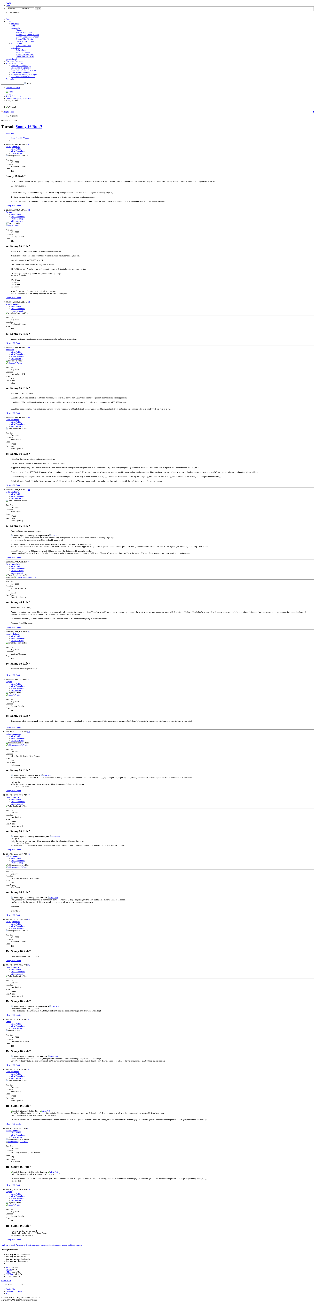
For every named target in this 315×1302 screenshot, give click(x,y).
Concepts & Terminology (21, 66)
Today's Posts (21, 50)
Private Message (17, 153)
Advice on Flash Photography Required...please (20, 1245)
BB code (9, 1267)
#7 (29, 562)
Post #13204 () (12, 116)
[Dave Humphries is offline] (25, 577)
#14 (28, 965)
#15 (28, 1019)
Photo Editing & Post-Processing (23, 70)
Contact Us (10, 1289)
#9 (28, 679)
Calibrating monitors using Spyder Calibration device (61, 1245)
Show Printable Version (20, 138)
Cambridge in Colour (14, 1291)
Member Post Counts (24, 32)
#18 (28, 1189)
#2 (29, 210)
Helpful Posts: (8, 112)
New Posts (15, 23)
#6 (29, 490)
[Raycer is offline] (13, 225)
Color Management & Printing (22, 72)
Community (15, 28)
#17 (28, 1128)
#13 (28, 919)
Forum (8, 21)
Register (9, 3)
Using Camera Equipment (21, 68)
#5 (29, 417)
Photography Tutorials (14, 63)
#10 (28, 732)
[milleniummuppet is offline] (17, 745)
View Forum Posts (18, 151)
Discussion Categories (14, 61)
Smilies (9, 1270)
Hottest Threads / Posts (25, 41)
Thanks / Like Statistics (25, 39)
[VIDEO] (9, 1274)
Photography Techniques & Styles (24, 74)
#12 (28, 854)
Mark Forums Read (23, 46)
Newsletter (10, 79)
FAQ (13, 26)
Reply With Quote (13, 205)
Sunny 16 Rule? (29, 126)
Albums (19, 30)
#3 (29, 302)
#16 (28, 1069)
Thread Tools (10, 133)
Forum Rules (6, 1281)
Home (8, 19)
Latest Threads (11, 59)
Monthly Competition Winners (27, 37)
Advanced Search (13, 88)
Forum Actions (16, 43)
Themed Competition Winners (27, 35)
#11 (28, 795)
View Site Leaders (23, 52)
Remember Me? (14, 13)
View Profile (16, 149)
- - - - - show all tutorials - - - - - (23, 77)
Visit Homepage (17, 221)
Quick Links (16, 48)
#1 (29, 144)
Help (8, 5)
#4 (29, 347)
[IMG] (8, 1272)
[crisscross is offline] (14, 363)
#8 (29, 632)
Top (7, 1293)
